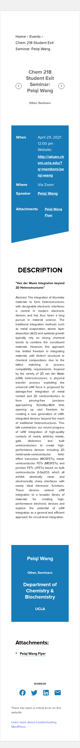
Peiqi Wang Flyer (33, 654)
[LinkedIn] (46, 692)
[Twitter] (34, 692)
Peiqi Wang (48, 193)
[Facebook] (22, 692)
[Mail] (57, 692)
